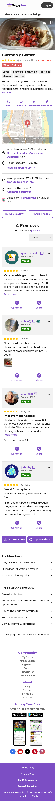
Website (21, 106)
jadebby (35, 230)
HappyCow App (27, 704)
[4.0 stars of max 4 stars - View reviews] (8, 60)
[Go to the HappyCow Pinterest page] (35, 751)
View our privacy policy (15, 575)
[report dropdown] (49, 253)
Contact (27, 690)
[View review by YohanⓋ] (11, 325)
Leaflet (13, 138)
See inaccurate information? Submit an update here (25, 602)
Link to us (27, 693)
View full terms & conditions (18, 624)
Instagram (34, 106)
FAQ (27, 686)
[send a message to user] (42, 253)
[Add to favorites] (51, 22)
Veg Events (27, 664)
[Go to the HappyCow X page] (27, 751)
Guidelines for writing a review (20, 569)
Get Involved (27, 675)
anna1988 (27, 394)
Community (27, 653)
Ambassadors (27, 660)
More (5, 92)
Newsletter (27, 671)
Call (8, 106)
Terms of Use (27, 774)
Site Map (28, 697)
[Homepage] (16, 5)
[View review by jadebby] (11, 471)
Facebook (46, 106)
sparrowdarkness (30, 253)
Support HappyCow (27, 786)
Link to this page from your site (20, 611)
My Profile (27, 657)
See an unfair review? (14, 617)
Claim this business (19, 192)
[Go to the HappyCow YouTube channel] (20, 751)
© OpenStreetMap (37, 138)
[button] (27, 123)
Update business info (20, 182)
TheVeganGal (27, 198)
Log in (47, 5)
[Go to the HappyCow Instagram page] (42, 751)
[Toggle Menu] (3, 5)
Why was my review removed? (20, 562)
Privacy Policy (27, 767)
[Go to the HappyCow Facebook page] (13, 751)
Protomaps (22, 138)
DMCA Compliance (27, 780)
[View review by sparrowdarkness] (11, 257)
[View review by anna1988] (11, 398)
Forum (27, 668)
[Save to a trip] (45, 22)
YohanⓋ (26, 321)
